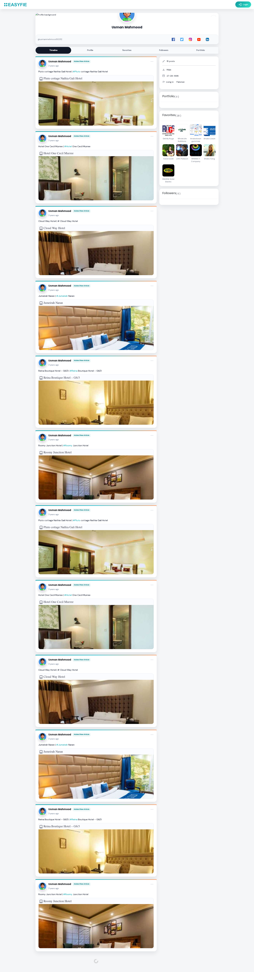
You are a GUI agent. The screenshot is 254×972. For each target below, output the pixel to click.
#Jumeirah (62, 295)
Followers (163, 50)
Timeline (53, 50)
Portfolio (200, 50)
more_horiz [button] (152, 61)
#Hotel (68, 146)
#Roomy (67, 445)
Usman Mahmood (59, 61)
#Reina (73, 370)
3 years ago (53, 66)
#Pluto (76, 71)
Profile (90, 50)
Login (243, 4)
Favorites (126, 50)
